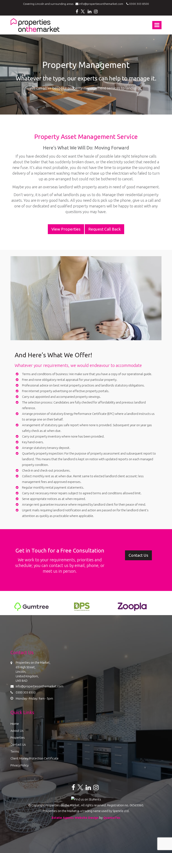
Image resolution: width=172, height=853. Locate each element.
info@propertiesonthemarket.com (101, 3)
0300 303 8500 (139, 3)
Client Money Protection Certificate (34, 758)
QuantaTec (111, 817)
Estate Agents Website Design (75, 817)
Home (14, 723)
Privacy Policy (19, 765)
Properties (17, 737)
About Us (16, 730)
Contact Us (18, 744)
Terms (14, 751)
